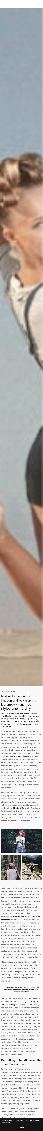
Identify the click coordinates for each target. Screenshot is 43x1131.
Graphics (14, 691)
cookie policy (6, 1122)
